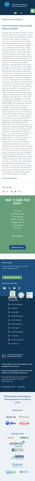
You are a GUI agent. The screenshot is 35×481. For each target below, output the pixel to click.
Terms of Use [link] (21, 386)
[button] (15, 13)
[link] (32, 11)
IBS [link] (10, 103)
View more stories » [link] (17, 236)
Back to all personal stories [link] (9, 178)
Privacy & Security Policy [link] (8, 386)
